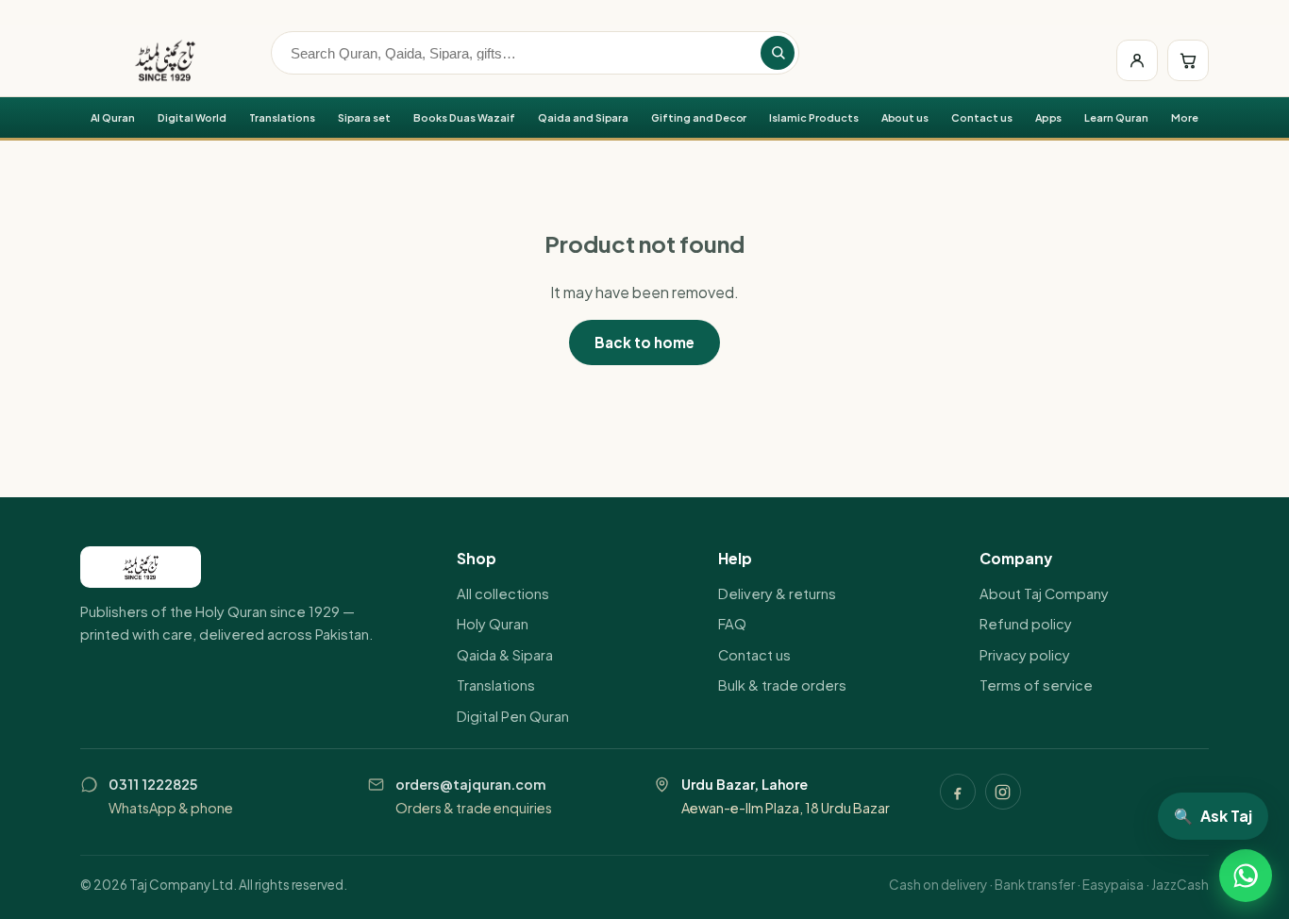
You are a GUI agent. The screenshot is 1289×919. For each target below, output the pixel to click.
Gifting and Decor (698, 117)
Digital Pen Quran (513, 716)
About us (905, 117)
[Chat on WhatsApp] (1245, 875)
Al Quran (113, 117)
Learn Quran (1115, 117)
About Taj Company (1044, 593)
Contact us (981, 117)
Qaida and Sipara (583, 117)
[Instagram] (1003, 792)
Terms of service (1036, 685)
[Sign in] (1137, 60)
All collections (503, 593)
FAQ (732, 623)
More (1184, 117)
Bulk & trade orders (782, 685)
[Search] (778, 53)
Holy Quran (492, 623)
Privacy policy (1024, 654)
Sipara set (364, 117)
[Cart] (1188, 60)
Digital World (192, 117)
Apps (1049, 117)
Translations (281, 117)
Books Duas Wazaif (464, 117)
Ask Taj (1213, 816)
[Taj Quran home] (165, 60)
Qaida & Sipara (505, 654)
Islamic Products (813, 117)
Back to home (644, 342)
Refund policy (1025, 623)
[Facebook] (958, 792)
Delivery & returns (777, 593)
